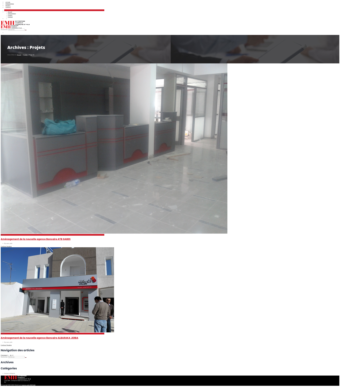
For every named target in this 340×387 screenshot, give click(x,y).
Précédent (4, 355)
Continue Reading (6, 246)
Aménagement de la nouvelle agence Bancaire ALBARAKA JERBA (39, 337)
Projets (7, 5)
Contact (8, 7)
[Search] (25, 357)
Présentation (9, 4)
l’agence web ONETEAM (28, 385)
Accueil (7, 2)
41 (11, 355)
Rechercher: (4, 29)
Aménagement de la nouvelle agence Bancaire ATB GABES (36, 239)
